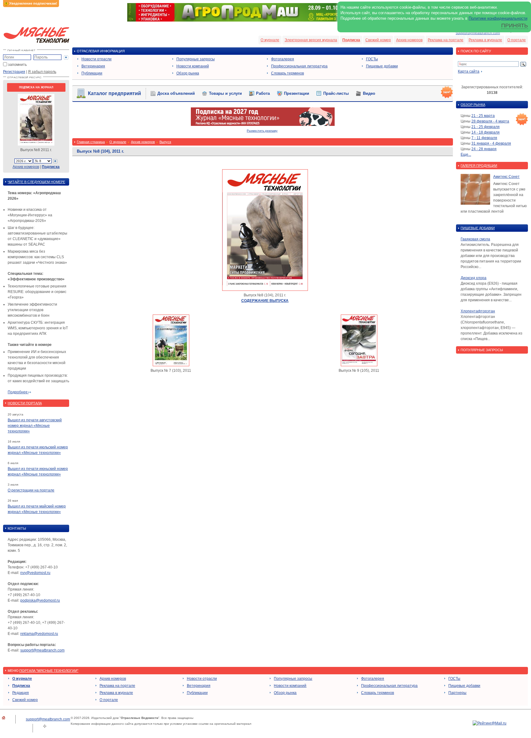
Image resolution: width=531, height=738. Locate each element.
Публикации (91, 73)
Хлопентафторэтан (478, 311)
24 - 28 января (484, 149)
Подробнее (18, 392)
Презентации (296, 93)
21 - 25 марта (483, 116)
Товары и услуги (225, 93)
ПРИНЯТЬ (514, 25)
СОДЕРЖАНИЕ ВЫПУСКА (265, 301)
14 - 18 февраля (485, 132)
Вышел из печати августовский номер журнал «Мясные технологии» (35, 425)
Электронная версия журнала (311, 40)
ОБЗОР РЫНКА (473, 104)
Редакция (20, 693)
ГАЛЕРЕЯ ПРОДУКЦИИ (479, 165)
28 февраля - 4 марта (490, 121)
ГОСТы (372, 59)
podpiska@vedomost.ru (40, 600)
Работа (263, 93)
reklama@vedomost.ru (39, 634)
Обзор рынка (187, 73)
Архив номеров (409, 40)
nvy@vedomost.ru (35, 573)
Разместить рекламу (262, 130)
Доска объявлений (176, 93)
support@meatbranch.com (478, 33)
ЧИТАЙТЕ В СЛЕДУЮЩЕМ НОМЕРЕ (36, 182)
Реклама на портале (445, 40)
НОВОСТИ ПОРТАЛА (25, 403)
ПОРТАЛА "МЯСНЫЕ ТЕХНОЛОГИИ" (48, 670)
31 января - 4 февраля (491, 143)
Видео (369, 93)
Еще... (466, 154)
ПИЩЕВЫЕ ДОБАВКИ (478, 228)
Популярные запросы (195, 59)
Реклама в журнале (485, 40)
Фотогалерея (282, 59)
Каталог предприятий (114, 93)
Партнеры (457, 693)
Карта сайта (468, 71)
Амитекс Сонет (506, 176)
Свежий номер (378, 40)
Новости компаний (192, 66)
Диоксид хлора (473, 278)
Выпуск (165, 142)
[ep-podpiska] (263, 124)
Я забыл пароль (42, 72)
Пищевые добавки (382, 66)
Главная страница (91, 142)
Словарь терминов (287, 73)
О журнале (270, 40)
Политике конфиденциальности (498, 18)
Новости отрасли (96, 59)
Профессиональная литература (299, 66)
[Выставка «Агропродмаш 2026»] (265, 20)
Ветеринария (93, 66)
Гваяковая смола (475, 239)
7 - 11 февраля (484, 138)
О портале (516, 40)
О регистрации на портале (31, 490)
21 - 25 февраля (485, 127)
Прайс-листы (336, 93)
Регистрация (14, 72)
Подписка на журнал (36, 87)
